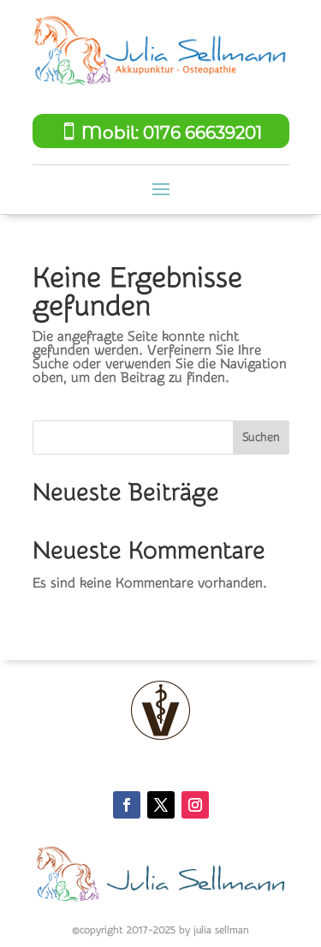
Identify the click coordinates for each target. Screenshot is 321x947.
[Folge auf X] (161, 805)
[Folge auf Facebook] (126, 805)
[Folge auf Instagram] (195, 805)
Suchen (261, 437)
